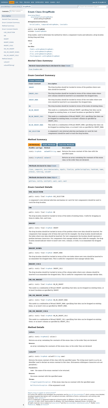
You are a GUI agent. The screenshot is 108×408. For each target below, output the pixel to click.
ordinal (32, 172)
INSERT (6, 39)
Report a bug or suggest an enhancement (41, 393)
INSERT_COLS (8, 45)
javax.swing (16, 6)
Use (17, 2)
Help (58, 2)
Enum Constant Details (10, 29)
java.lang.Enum (37, 17)
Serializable (35, 24)
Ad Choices (44, 404)
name (101, 169)
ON (5, 35)
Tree (21, 2)
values (46, 158)
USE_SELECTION (9, 32)
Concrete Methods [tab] (66, 145)
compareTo (38, 169)
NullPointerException (38, 385)
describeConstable (51, 169)
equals (62, 169)
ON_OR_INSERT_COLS (11, 55)
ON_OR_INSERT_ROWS (11, 52)
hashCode (94, 169)
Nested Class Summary (10, 19)
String (53, 151)
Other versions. (39, 398)
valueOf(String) (9, 65)
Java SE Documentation (76, 394)
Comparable (45, 24)
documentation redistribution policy (77, 403)
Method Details (7, 58)
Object (54, 177)
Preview (27, 2)
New (32, 2)
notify (39, 181)
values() (6, 62)
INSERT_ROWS (9, 42)
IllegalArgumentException (40, 382)
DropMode (27, 6)
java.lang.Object (34, 15)
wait (55, 181)
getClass (32, 181)
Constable (64, 24)
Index (47, 2)
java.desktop (5, 6)
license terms (55, 403)
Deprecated (39, 2)
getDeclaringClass (82, 169)
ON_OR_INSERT (9, 49)
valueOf (47, 151)
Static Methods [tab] (49, 145)
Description (6, 16)
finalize (70, 169)
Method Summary (8, 26)
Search (52, 2)
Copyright (31, 401)
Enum (36, 31)
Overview (4, 2)
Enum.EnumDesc (34, 69)
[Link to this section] (54, 61)
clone (31, 169)
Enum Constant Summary (11, 22)
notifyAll (48, 181)
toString (39, 172)
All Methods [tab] (34, 145)
